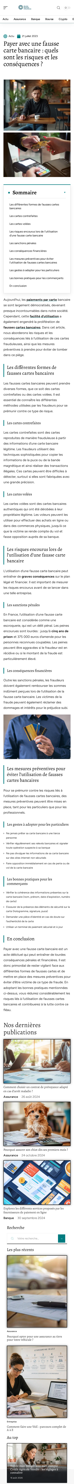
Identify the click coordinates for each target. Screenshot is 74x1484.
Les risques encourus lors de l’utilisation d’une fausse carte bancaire (33, 233)
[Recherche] (58, 7)
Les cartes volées (19, 223)
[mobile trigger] (6, 7)
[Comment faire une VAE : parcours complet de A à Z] (37, 1382)
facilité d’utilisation (44, 316)
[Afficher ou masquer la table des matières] (51, 192)
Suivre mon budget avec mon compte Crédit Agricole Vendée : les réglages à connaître (34, 1469)
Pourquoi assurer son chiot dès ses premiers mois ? (35, 1150)
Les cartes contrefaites (23, 216)
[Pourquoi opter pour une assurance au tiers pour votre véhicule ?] (37, 1291)
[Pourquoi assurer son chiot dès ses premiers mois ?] (37, 1124)
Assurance (10, 1096)
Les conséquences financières (27, 250)
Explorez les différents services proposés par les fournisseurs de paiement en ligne (33, 1210)
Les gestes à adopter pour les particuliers (34, 270)
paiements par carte (42, 300)
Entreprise (12, 1421)
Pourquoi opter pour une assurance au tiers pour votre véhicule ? (34, 1338)
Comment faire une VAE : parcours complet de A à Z (36, 1428)
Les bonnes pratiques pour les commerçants (36, 278)
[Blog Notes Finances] (24, 7)
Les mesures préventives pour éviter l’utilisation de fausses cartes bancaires (33, 260)
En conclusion (18, 285)
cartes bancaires (28, 327)
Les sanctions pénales (22, 243)
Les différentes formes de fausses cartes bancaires (34, 206)
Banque (8, 1218)
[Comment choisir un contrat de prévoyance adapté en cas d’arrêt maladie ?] (37, 1061)
